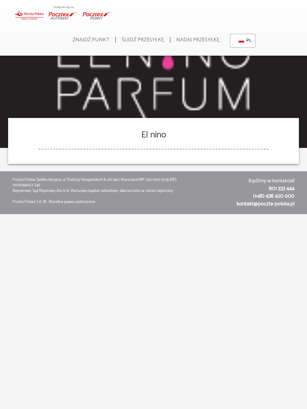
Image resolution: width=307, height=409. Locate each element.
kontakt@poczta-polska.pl (265, 203)
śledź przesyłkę (143, 40)
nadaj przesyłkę (197, 40)
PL (247, 41)
